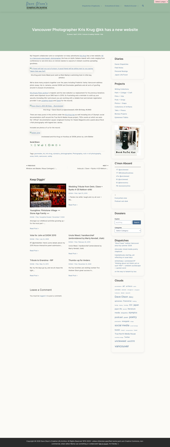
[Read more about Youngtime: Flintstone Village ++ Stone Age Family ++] (48, 195)
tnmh (36, 156)
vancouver (43, 156)
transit (123, 330)
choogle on (130, 290)
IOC (131, 305)
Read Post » (34, 228)
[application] (101, 6)
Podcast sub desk (121, 201)
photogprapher (66, 154)
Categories (118, 227)
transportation (129, 330)
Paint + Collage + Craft (123, 93)
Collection (117, 293)
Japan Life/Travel (121, 75)
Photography (77, 154)
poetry (133, 317)
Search (136, 222)
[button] (143, 6)
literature (131, 309)
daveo (123, 293)
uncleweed (120, 341)
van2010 (131, 341)
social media (122, 325)
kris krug (49, 154)
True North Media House (125, 334)
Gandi (58, 101)
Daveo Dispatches (121, 64)
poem (126, 317)
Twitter (127, 337)
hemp (116, 305)
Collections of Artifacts (123, 107)
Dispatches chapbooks (91, 6)
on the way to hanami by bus (125, 271)
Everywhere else (121, 198)
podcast (119, 317)
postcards (118, 321)
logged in (43, 296)
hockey (126, 305)
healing (134, 301)
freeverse (127, 301)
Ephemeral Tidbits (121, 117)
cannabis (118, 290)
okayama (124, 313)
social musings (134, 325)
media (117, 313)
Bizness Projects (121, 114)
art (124, 286)
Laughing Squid (47, 101)
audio (134, 286)
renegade (125, 321)
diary (131, 297)
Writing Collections (122, 89)
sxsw (32, 156)
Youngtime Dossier (45, 217)
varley (50, 156)
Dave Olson (121, 296)
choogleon (137, 290)
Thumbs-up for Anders (79, 260)
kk (44, 154)
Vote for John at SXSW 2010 (43, 235)
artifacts (129, 286)
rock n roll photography (92, 154)
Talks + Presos (120, 110)
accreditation (118, 286)
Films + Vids (119, 96)
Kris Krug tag (70, 115)
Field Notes (119, 68)
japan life (118, 309)
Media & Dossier (130, 6)
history (121, 305)
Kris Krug (83, 56)
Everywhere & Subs (112, 6)
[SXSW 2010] (35, 133)
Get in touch (103, 444)
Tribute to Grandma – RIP (41, 260)
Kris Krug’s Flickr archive (39, 93)
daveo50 (128, 293)
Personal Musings (121, 71)
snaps (132, 321)
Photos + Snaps (121, 103)
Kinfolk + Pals (99, 34)
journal (125, 309)
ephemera (118, 301)
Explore (117, 219)
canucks (123, 290)
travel (135, 330)
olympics (56, 154)
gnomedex (38, 154)
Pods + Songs (120, 100)
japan (136, 305)
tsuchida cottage (119, 337)
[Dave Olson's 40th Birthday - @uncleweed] (46, 106)
